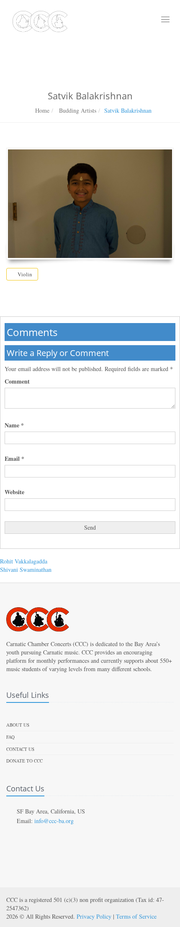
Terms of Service (136, 916)
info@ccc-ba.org (54, 821)
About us (17, 725)
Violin (24, 274)
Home (42, 110)
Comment (17, 381)
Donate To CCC (24, 761)
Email (14, 459)
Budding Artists (76, 110)
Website (14, 492)
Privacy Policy (94, 916)
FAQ (10, 737)
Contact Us (20, 749)
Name (14, 425)
